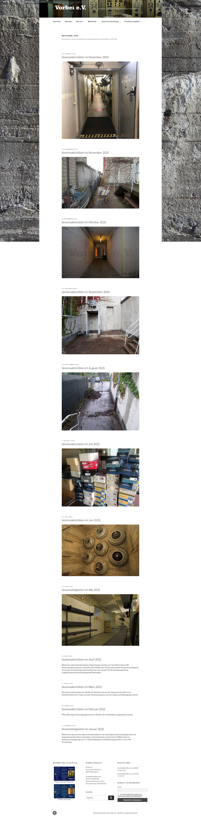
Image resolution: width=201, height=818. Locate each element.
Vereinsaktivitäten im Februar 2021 (83, 709)
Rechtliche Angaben (132, 21)
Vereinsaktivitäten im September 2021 (86, 292)
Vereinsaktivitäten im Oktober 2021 (84, 222)
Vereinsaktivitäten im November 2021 (85, 152)
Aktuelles (68, 21)
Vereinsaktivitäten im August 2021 (83, 368)
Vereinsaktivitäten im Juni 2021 (81, 520)
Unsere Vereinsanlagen (110, 21)
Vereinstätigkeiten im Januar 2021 (83, 729)
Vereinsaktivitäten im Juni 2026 (128, 774)
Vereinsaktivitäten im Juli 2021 (81, 444)
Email (119, 787)
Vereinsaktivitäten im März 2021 (82, 687)
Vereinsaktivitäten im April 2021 (81, 659)
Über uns (79, 21)
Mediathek (92, 21)
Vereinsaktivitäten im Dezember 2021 (85, 57)
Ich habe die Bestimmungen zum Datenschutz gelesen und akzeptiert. (129, 795)
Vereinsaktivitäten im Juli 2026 (127, 768)
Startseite (57, 21)
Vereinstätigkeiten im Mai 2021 (81, 589)
